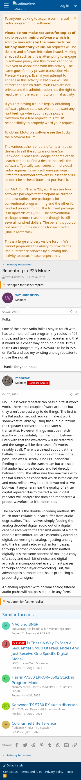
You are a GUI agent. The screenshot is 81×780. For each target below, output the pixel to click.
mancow (22, 377)
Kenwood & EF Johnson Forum (48, 709)
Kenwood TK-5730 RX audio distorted (45, 704)
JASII (15, 663)
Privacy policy (54, 772)
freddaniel (18, 728)
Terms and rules (31, 772)
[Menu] (6, 5)
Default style (14, 765)
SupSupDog (19, 629)
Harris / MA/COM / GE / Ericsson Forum (42, 689)
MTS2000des (20, 709)
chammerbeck (21, 687)
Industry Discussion (39, 728)
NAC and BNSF (25, 624)
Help (70, 772)
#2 (77, 394)
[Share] (71, 311)
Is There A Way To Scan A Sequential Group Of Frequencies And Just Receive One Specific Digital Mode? (45, 650)
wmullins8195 (14, 277)
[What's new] (75, 5)
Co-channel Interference (34, 723)
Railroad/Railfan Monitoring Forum (49, 629)
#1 (77, 312)
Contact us (10, 772)
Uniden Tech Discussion (34, 663)
